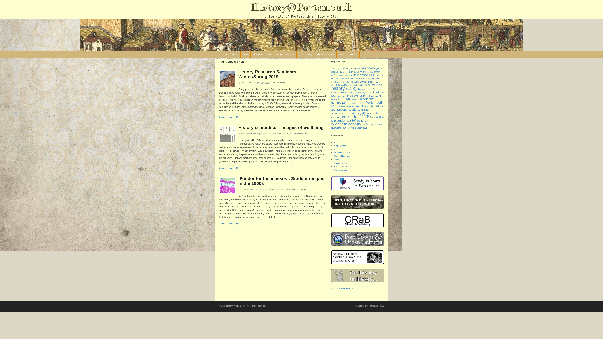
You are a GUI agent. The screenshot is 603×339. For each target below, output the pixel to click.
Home (225, 54)
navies (355, 99)
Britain (338, 71)
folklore (373, 82)
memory (376, 96)
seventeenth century (348, 113)
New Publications (325, 54)
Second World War (353, 109)
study (363, 120)
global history (339, 85)
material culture (360, 96)
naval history (340, 99)
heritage (375, 84)
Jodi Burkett (246, 189)
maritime (343, 96)
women (341, 127)
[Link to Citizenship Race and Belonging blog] (357, 226)
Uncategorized (340, 170)
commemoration (344, 75)
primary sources (352, 106)
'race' (335, 69)
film (346, 82)
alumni (357, 69)
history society (366, 89)
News (245, 54)
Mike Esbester (247, 134)
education (363, 78)
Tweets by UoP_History (342, 288)
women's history (357, 128)
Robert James (247, 83)
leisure (351, 92)
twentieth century (350, 124)
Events (342, 54)
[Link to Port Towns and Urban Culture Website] (357, 244)
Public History (305, 54)
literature (362, 93)
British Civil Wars (359, 71)
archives (372, 68)
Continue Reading (227, 117)
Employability (340, 146)
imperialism (338, 92)
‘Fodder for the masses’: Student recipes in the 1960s (281, 181)
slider (359, 116)
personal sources (356, 103)
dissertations (364, 75)
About (235, 54)
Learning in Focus (262, 54)
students (346, 120)
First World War (358, 82)
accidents (346, 68)
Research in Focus (285, 54)
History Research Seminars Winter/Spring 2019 (267, 74)
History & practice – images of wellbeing (281, 127)
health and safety (357, 85)
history (343, 88)
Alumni (353, 54)
